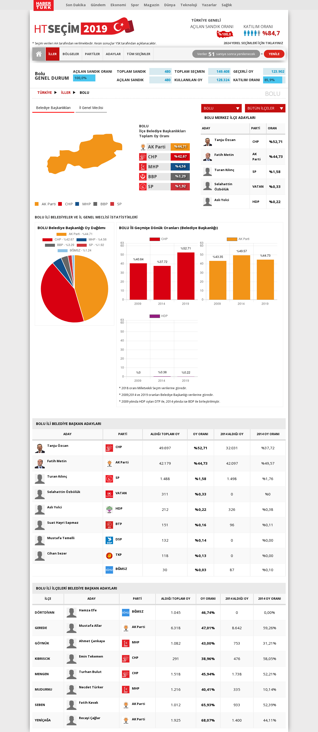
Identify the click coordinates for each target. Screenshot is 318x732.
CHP (255, 141)
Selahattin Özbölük (223, 186)
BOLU (84, 92)
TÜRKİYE (44, 92)
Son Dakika (76, 4)
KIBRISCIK (42, 658)
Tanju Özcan (225, 140)
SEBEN (40, 704)
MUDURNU (43, 689)
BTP (119, 524)
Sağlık (227, 4)
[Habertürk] (43, 5)
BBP (104, 204)
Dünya (169, 4)
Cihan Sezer (57, 553)
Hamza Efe (88, 610)
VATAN (258, 186)
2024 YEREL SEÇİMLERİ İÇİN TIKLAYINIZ (253, 43)
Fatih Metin (224, 154)
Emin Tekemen (91, 656)
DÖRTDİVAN (44, 612)
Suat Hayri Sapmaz (63, 522)
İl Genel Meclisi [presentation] (91, 107)
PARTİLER (92, 54)
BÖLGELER (71, 54)
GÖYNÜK (42, 643)
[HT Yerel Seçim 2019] (84, 26)
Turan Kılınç (224, 170)
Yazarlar (209, 4)
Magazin (151, 4)
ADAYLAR (113, 54)
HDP (255, 201)
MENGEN (42, 674)
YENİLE (274, 54)
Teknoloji (188, 4)
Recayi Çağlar (89, 718)
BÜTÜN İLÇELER (260, 108)
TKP (119, 554)
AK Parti (256, 156)
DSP (119, 539)
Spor (135, 4)
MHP (86, 204)
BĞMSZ (121, 568)
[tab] (54, 108)
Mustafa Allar (90, 625)
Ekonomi (118, 4)
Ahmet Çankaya (92, 641)
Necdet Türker (91, 687)
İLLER (52, 54)
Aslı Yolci (221, 200)
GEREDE (41, 628)
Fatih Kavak (88, 702)
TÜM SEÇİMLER (138, 54)
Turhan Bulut (90, 671)
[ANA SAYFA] (39, 54)
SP (254, 171)
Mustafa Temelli (61, 538)
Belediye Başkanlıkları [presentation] (53, 107)
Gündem (98, 4)
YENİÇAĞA (43, 720)
